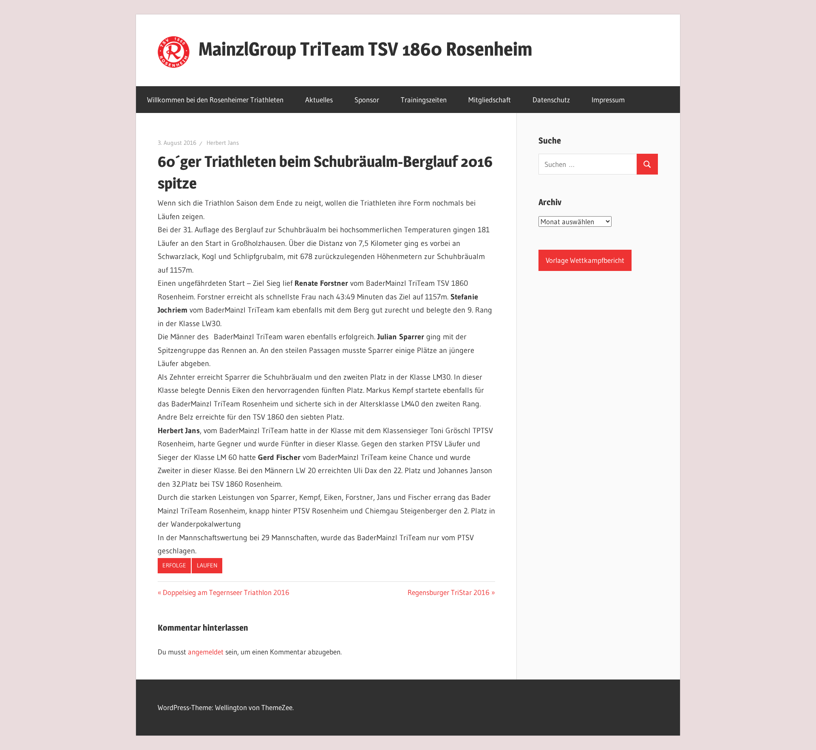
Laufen (207, 565)
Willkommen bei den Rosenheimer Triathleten (215, 99)
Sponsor (366, 99)
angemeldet (206, 651)
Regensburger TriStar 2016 (449, 592)
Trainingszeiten (424, 99)
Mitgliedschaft (489, 99)
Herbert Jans (223, 143)
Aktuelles (319, 99)
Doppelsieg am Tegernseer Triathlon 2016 (225, 592)
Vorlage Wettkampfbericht (585, 260)
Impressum (608, 99)
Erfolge (174, 565)
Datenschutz (551, 99)
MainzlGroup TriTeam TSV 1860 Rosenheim (365, 48)
